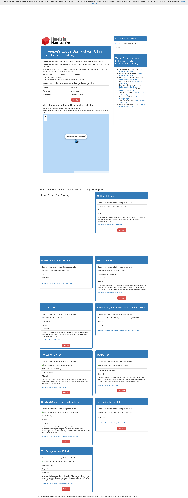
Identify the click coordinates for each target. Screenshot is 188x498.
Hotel (118, 43)
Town (125, 43)
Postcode (133, 43)
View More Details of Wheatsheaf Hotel (110, 293)
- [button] (45, 119)
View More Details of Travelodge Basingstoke (112, 423)
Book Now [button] (76, 100)
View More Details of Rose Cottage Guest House (57, 283)
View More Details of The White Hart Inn (54, 387)
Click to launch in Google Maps (132, 70)
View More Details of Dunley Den (108, 385)
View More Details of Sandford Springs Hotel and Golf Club (60, 436)
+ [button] (45, 116)
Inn (66, 61)
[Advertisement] (94, 21)
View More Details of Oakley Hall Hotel (110, 225)
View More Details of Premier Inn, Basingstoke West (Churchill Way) (119, 330)
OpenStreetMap (83, 172)
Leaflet (76, 172)
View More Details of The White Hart (53, 340)
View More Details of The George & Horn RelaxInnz (58, 483)
